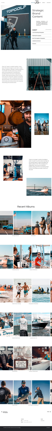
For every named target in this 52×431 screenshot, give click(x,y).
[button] (48, 2)
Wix (19, 427)
